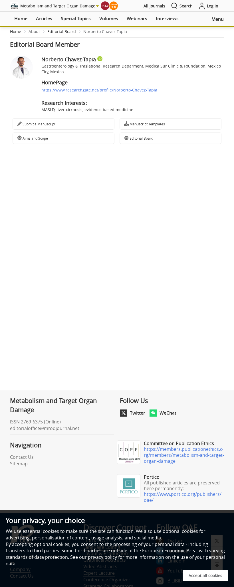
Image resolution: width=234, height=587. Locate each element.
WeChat (168, 413)
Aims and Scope (35, 138)
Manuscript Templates (147, 124)
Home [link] (15, 31)
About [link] (34, 31)
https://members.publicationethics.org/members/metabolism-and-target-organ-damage (184, 455)
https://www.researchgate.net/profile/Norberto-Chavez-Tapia (99, 90)
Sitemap (19, 463)
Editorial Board (141, 138)
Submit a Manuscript (38, 124)
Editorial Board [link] (61, 31)
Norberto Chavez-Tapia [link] (105, 31)
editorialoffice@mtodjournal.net (44, 428)
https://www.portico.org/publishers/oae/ (182, 497)
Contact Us (22, 457)
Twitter (137, 413)
